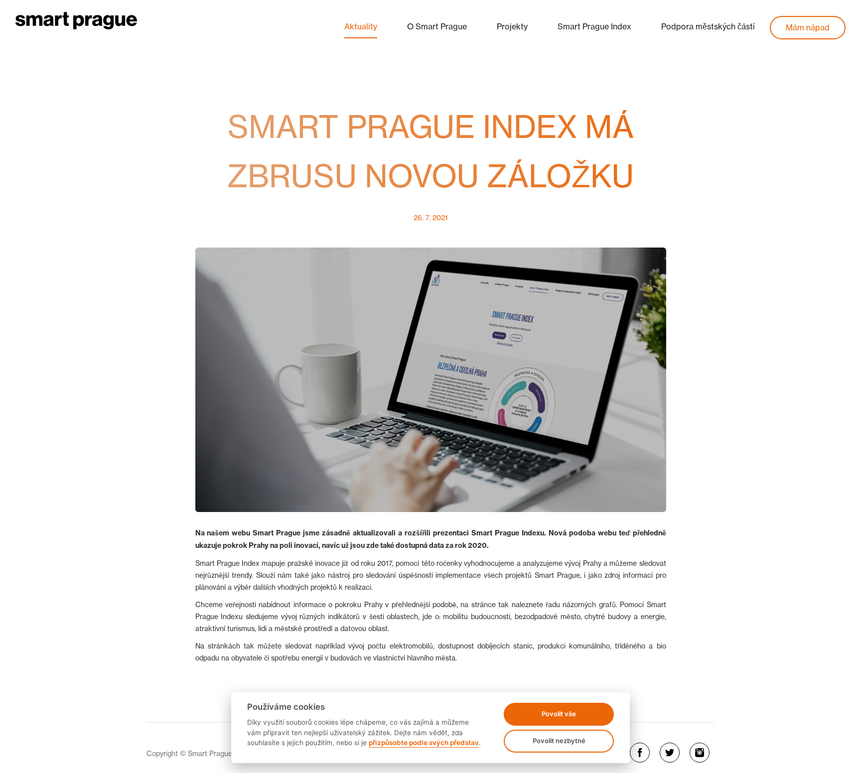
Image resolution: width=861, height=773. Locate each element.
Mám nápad (808, 27)
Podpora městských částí (708, 26)
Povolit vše (559, 714)
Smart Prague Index (594, 26)
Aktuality (360, 26)
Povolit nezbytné (559, 741)
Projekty (512, 26)
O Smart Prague (437, 26)
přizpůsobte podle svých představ (424, 743)
